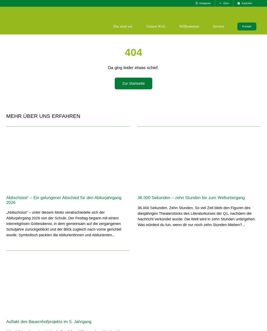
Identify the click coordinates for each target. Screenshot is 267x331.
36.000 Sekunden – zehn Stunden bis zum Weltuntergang (191, 197)
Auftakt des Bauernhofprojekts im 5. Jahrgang (48, 321)
